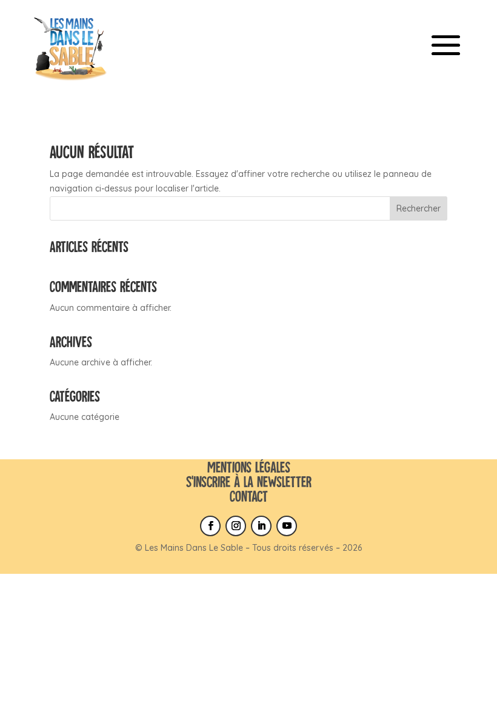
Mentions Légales (248, 467)
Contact (249, 496)
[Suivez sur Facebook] (210, 526)
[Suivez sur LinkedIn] (261, 526)
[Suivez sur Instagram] (235, 526)
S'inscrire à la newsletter (249, 481)
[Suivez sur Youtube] (286, 526)
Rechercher (418, 208)
